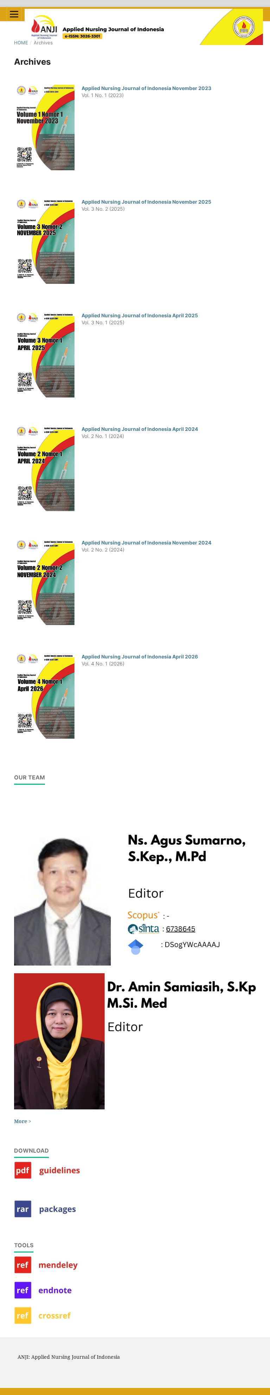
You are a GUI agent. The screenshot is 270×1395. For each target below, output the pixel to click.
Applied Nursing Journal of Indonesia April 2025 (140, 315)
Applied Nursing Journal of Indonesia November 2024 (146, 543)
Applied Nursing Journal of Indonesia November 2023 (146, 88)
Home (21, 42)
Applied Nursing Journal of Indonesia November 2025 (146, 202)
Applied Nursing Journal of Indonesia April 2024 (140, 429)
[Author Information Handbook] (49, 1177)
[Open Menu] (14, 14)
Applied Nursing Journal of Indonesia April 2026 (140, 657)
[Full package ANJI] (49, 1215)
